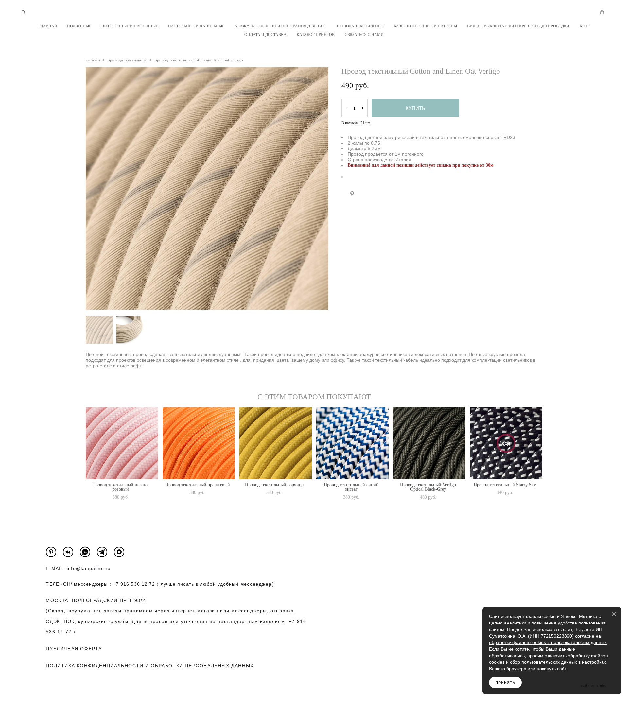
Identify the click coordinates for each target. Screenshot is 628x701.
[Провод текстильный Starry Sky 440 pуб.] (506, 443)
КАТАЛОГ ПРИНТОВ (316, 34)
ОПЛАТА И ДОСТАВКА (265, 34)
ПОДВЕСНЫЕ (79, 26)
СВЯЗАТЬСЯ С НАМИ (364, 34)
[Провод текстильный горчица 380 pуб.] (275, 443)
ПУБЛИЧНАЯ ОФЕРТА (74, 648)
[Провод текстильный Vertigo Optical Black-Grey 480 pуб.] (429, 443)
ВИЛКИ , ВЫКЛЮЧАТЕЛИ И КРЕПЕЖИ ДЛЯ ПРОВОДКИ (518, 26)
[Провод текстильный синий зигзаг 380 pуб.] (352, 443)
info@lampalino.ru (89, 568)
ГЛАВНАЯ (47, 26)
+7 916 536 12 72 (134, 584)
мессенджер (256, 584)
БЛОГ (585, 26)
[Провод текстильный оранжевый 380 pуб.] (199, 443)
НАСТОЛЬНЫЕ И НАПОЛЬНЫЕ (196, 26)
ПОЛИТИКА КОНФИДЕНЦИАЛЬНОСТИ (94, 665)
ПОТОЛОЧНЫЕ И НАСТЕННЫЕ (129, 26)
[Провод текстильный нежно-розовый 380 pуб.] (122, 443)
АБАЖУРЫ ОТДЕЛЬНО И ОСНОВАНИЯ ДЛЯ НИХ (280, 26)
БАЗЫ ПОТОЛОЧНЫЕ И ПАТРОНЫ (425, 26)
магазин (93, 60)
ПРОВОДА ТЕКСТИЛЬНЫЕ (359, 26)
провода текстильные (127, 60)
